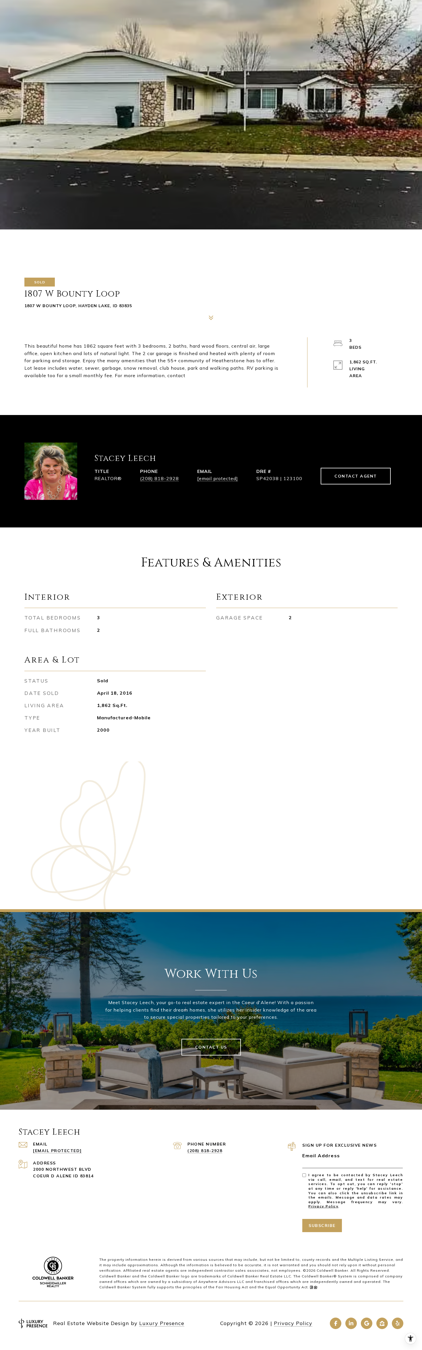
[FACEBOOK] (335, 1323)
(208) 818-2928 (159, 478)
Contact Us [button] (211, 1047)
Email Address (321, 1155)
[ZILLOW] (382, 1323)
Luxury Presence (161, 1323)
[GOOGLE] (366, 1323)
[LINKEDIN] (351, 1323)
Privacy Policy (323, 1206)
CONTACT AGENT (355, 476)
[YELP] (397, 1323)
